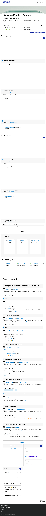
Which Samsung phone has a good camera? (15, 424)
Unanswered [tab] (20, 282)
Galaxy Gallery (19, 347)
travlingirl (8, 397)
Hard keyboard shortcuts (8, 389)
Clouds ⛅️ (6, 472)
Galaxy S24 (15, 289)
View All (22, 132)
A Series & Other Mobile (23, 362)
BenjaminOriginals (10, 434)
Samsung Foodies (21, 265)
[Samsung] (7, 2)
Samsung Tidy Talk (11, 92)
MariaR (6, 166)
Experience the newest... (10, 60)
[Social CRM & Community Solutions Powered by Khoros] (42, 501)
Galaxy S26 (17, 427)
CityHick (7, 301)
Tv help (6, 327)
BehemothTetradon (11, 353)
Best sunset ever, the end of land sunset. (10, 477)
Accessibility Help (4, 505)
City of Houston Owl (9, 495)
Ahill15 (8, 308)
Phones (22, 242)
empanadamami (8, 196)
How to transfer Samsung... (10, 160)
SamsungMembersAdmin (9, 66)
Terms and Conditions (5, 507)
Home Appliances (35, 242)
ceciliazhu (8, 427)
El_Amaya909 (8, 347)
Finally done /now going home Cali (13, 344)
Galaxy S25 (16, 301)
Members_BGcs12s (9, 382)
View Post (24, 292)
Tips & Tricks (9, 242)
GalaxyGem (9, 417)
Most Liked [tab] (14, 282)
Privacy (2, 509)
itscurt (7, 289)
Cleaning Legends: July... (10, 90)
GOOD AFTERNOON (9, 483)
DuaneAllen (8, 409)
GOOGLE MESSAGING (10, 406)
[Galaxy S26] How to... (9, 220)
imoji (16, 389)
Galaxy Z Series (20, 318)
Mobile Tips (10, 221)
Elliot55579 (9, 338)
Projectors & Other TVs (11, 191)
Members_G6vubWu (10, 362)
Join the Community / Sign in (37, 32)
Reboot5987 (9, 370)
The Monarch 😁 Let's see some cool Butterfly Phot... (10, 489)
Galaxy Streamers (34, 265)
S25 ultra (7, 299)
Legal (2, 511)
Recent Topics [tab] (6, 282)
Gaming (7, 265)
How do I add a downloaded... (11, 190)
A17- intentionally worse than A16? (13, 359)
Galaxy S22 (17, 397)
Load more (22, 442)
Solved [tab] (26, 282)
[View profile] (4, 289)
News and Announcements (12, 61)
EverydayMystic (9, 330)
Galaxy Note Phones (11, 161)
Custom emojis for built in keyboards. (14, 379)
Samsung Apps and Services (24, 382)
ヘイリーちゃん (9, 318)
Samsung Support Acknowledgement (11, 448)
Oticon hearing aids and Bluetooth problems (16, 394)
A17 (4, 375)
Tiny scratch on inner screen (12, 315)
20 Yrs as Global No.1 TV (10, 121)
